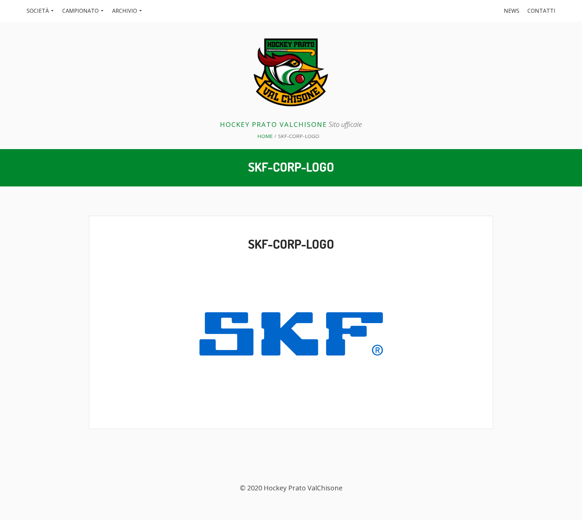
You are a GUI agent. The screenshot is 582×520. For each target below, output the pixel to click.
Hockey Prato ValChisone (273, 124)
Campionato (80, 10)
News (511, 10)
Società (38, 10)
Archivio (124, 10)
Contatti (541, 10)
